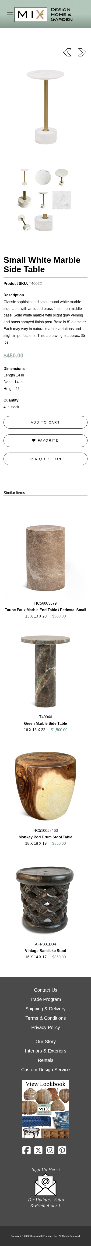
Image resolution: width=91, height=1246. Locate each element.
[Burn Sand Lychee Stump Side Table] (67, 52)
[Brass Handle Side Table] (82, 52)
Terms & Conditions (45, 1018)
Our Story (45, 1041)
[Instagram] (50, 1152)
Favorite (47, 440)
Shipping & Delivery (45, 1008)
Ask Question (45, 459)
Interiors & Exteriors (45, 1050)
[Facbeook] (26, 1152)
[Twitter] (38, 1152)
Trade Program (45, 999)
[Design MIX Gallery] (43, 14)
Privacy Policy (45, 1027)
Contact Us (45, 990)
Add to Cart (45, 422)
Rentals (45, 1060)
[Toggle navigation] (10, 14)
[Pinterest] (62, 1152)
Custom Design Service (45, 1069)
